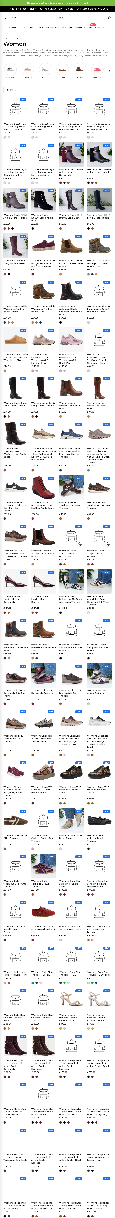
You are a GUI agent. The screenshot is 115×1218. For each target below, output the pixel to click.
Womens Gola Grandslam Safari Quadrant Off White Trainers (98, 600)
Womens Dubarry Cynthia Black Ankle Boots (70, 647)
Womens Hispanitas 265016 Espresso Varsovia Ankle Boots (15, 1157)
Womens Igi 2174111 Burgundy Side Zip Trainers (14, 693)
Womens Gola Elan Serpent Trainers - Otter (70, 884)
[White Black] (64, 754)
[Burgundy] (60, 182)
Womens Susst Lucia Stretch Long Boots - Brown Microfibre (99, 127)
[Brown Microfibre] (64, 137)
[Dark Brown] (32, 803)
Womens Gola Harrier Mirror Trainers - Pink (15, 973)
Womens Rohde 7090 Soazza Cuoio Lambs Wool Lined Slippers (15, 357)
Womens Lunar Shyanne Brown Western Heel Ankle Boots (14, 452)
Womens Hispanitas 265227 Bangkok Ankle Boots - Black (70, 1157)
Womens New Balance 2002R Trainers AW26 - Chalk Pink (68, 358)
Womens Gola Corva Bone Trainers (70, 836)
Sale (90, 28)
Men (22, 28)
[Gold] (60, 1028)
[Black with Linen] (60, 612)
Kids (30, 28)
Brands (80, 28)
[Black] (64, 182)
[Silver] (64, 1028)
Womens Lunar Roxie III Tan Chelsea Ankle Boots (71, 263)
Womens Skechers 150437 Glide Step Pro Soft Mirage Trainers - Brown (70, 739)
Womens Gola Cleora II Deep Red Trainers (43, 928)
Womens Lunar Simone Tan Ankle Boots (69, 406)
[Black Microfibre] (4, 137)
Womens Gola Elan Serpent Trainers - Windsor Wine (97, 884)
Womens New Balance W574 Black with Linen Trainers (70, 599)
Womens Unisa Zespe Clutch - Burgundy (67, 553)
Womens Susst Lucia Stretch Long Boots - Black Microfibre (71, 127)
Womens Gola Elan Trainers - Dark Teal (98, 973)
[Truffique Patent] (88, 370)
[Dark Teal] (60, 940)
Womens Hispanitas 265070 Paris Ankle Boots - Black (42, 1112)
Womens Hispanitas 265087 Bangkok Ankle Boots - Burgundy (14, 1064)
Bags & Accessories (47, 28)
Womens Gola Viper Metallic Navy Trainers (14, 929)
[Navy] (92, 274)
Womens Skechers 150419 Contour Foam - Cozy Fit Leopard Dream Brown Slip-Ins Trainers (43, 454)
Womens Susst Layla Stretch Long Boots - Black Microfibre (15, 172)
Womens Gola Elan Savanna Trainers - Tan (42, 1018)
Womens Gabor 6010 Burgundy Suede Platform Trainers (43, 263)
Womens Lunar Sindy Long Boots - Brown (43, 404)
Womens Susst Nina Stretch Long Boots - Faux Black (43, 127)
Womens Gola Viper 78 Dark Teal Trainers (71, 928)
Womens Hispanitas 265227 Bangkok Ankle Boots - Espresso (42, 1158)
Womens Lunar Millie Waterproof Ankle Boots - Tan (43, 309)
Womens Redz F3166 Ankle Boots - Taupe (15, 216)
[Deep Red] (32, 940)
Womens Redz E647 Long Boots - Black (98, 216)
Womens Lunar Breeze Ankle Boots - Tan (43, 647)
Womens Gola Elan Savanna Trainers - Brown (14, 1018)
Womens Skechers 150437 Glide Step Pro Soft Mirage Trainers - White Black (97, 741)
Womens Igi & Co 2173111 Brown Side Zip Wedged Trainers (15, 553)
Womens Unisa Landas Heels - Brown (39, 599)
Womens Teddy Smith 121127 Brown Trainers (70, 505)
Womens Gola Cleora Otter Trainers (15, 836)
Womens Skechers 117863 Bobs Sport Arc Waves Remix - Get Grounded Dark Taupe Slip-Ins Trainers (98, 455)
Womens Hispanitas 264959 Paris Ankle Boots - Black (14, 1205)
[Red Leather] (32, 518)
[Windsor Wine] (64, 894)
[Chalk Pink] (36, 370)
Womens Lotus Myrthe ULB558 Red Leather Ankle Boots (43, 505)
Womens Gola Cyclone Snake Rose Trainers (42, 838)
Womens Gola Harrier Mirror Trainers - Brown (99, 929)
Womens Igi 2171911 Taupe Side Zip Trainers (14, 738)
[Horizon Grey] (32, 370)
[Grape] (88, 703)
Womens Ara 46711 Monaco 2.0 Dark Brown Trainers (41, 790)
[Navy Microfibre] (8, 182)
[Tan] (60, 274)
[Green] (32, 982)
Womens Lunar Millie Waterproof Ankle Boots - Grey (99, 263)
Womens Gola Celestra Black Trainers (95, 838)
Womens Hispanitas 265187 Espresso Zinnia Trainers (14, 1112)
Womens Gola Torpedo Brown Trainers (40, 884)
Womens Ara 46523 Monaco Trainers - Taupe (98, 790)
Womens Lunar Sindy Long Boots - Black (15, 404)
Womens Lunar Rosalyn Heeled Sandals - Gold (68, 1018)
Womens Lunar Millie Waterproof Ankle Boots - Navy (15, 309)
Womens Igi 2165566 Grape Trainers (98, 691)
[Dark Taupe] (88, 470)
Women (13, 28)
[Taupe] (68, 182)
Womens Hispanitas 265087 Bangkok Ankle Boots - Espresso (42, 1064)
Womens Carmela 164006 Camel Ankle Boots (43, 553)
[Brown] (60, 228)
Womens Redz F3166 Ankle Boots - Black (99, 170)
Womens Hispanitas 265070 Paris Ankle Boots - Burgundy (98, 1112)
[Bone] (60, 848)
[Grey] (88, 274)
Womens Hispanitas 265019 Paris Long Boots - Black (98, 1205)
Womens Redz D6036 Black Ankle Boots (42, 218)
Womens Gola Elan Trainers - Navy (70, 973)
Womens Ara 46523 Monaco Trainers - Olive (70, 790)
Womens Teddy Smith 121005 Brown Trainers (98, 505)
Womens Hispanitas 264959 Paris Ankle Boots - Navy (98, 1157)
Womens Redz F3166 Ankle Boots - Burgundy (71, 172)
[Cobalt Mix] (88, 322)
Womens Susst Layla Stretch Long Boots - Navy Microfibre (43, 172)
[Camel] (32, 564)
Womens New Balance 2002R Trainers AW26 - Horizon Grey (40, 358)
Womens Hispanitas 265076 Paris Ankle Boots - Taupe (70, 1205)
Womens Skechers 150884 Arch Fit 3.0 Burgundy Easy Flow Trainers (15, 791)
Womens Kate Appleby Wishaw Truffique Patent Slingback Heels (96, 358)
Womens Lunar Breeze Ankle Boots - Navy (15, 647)
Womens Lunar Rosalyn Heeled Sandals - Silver (96, 1018)
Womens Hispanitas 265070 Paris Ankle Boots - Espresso (70, 1112)
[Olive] (60, 803)
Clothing (67, 28)
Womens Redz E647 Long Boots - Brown (14, 262)
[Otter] (4, 848)
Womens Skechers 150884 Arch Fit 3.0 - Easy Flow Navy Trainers (14, 506)
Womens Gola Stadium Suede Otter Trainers (15, 884)
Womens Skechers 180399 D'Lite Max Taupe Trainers (42, 738)
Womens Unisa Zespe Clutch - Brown (95, 553)
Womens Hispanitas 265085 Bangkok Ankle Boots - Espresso (70, 1064)
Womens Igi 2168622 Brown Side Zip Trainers (71, 693)
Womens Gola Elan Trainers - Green (42, 973)
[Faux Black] (8, 137)
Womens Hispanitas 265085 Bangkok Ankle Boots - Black (98, 1063)
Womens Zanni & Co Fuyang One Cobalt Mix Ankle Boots (98, 309)
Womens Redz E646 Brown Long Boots (70, 216)
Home (6, 38)
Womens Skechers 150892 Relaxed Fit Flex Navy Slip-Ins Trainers (70, 452)
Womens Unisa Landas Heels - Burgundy (11, 599)
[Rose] (32, 848)
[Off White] (88, 612)
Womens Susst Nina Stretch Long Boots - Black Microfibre (15, 127)
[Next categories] (109, 71)
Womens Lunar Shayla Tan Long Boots (96, 406)
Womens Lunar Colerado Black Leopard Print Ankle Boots (70, 310)
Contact (100, 28)
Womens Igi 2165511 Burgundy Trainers (42, 691)
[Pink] (92, 940)
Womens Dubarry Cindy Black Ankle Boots (97, 647)
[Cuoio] (4, 370)
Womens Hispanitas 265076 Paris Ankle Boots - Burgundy (42, 1205)
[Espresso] (8, 1076)
